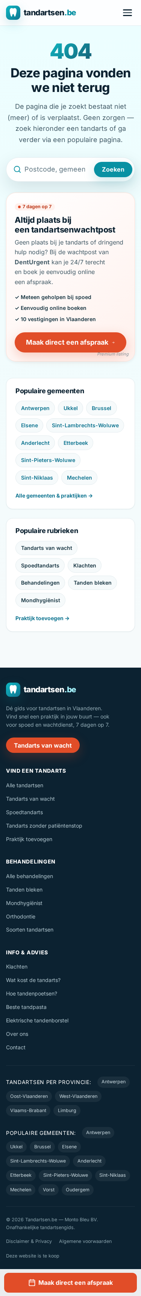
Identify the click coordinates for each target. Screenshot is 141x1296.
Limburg (67, 1110)
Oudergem (77, 1189)
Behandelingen (40, 582)
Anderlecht (35, 443)
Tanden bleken (93, 582)
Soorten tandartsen (29, 929)
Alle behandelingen (29, 876)
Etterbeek (76, 443)
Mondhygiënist (40, 600)
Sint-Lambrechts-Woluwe (85, 425)
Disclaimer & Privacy (29, 1241)
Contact (16, 1047)
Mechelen (79, 477)
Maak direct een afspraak (67, 342)
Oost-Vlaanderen (29, 1096)
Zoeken (113, 169)
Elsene (29, 425)
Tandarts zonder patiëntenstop (44, 825)
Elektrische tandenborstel (37, 1020)
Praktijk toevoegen (29, 839)
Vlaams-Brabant (28, 1110)
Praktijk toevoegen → (42, 618)
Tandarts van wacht (46, 548)
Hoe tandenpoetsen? (31, 993)
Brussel (101, 408)
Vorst (49, 1189)
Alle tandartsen (24, 785)
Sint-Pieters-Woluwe (48, 460)
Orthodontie (20, 916)
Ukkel (71, 408)
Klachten (84, 565)
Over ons (17, 1034)
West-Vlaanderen (78, 1096)
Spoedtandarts (40, 565)
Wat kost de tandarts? (33, 980)
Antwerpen (35, 408)
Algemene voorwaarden (85, 1241)
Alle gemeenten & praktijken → (54, 495)
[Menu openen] (127, 12)
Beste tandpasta (26, 1007)
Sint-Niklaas (37, 477)
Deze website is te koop (32, 1256)
